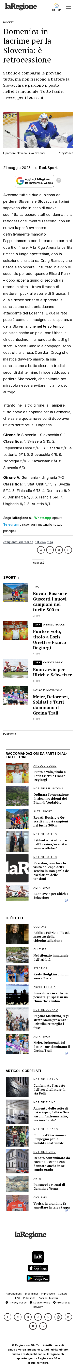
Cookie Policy (41, 1302)
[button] (7, 1317)
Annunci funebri (48, 1298)
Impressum (48, 1293)
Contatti (62, 1293)
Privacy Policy (17, 1302)
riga (50, 542)
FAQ (17, 1298)
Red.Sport (48, 168)
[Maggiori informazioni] (58, 181)
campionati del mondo (18, 542)
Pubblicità (29, 1298)
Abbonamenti (14, 1293)
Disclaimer (31, 1293)
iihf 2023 (40, 542)
